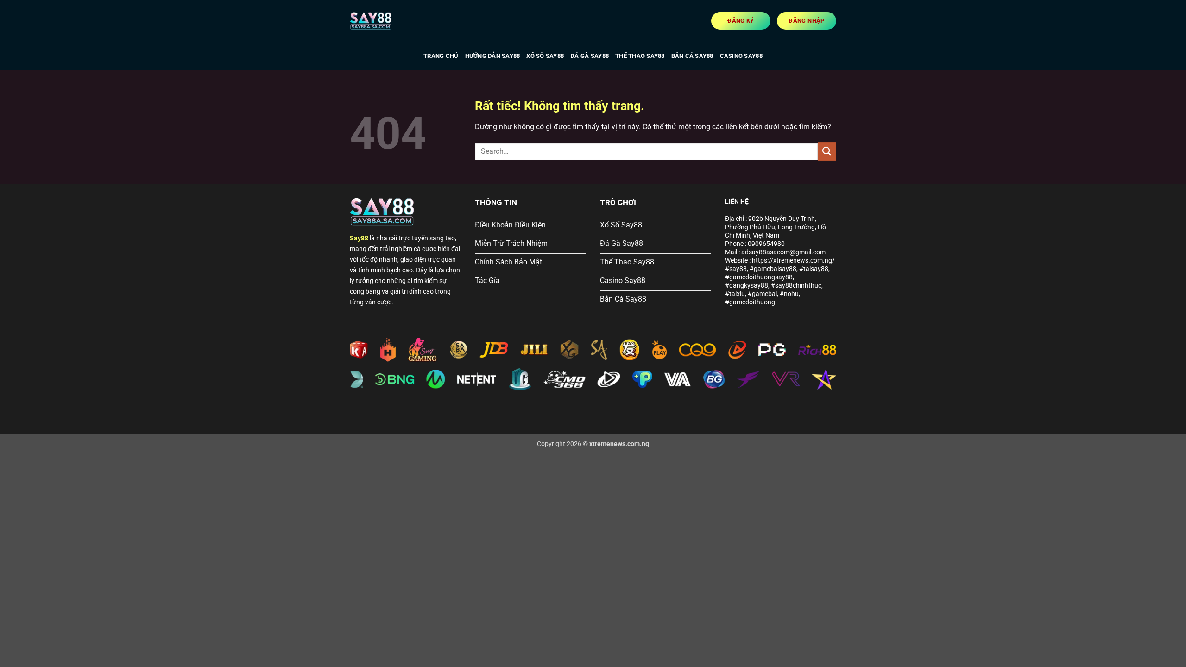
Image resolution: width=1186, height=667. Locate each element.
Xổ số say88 (545, 55)
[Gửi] (827, 151)
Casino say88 (741, 55)
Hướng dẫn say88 (492, 55)
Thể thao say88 (640, 55)
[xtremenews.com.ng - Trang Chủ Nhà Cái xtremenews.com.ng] (396, 21)
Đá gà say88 (589, 55)
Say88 (359, 238)
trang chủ (440, 55)
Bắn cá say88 (692, 55)
